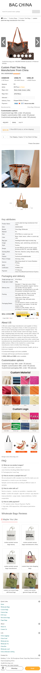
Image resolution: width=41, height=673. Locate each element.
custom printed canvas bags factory (11, 543)
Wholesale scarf (5, 649)
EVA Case (3, 615)
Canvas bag (4, 612)
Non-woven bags (5, 617)
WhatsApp (14, 668)
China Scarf (4, 638)
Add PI (21, 122)
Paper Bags (4, 620)
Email (14, 122)
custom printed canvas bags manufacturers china (30, 543)
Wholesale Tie (5, 643)
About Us (3, 626)
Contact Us (4, 629)
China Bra (3, 646)
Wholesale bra (5, 641)
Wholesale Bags (5, 607)
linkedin (4, 63)
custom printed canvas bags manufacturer (11, 567)
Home (5, 18)
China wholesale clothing (7, 651)
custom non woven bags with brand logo (11, 591)
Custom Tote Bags (25, 18)
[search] (36, 11)
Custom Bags (13, 18)
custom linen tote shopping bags (30, 567)
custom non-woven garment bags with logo (30, 591)
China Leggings (5, 636)
